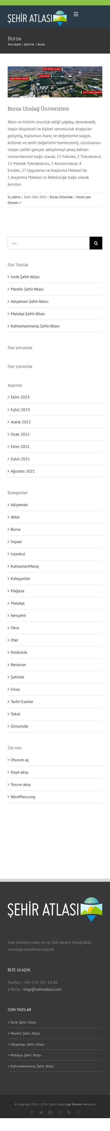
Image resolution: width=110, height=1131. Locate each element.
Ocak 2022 (20, 434)
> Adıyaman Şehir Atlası (26, 1044)
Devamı (13, 203)
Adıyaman (19, 504)
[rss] (69, 1112)
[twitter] (41, 1112)
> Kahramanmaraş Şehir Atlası (31, 1066)
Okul (15, 627)
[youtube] (50, 1112)
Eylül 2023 (20, 409)
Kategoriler (20, 578)
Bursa (54, 197)
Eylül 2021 (20, 458)
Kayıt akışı (19, 772)
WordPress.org (23, 796)
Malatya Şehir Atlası (28, 313)
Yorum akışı (21, 784)
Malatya (18, 603)
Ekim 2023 (20, 396)
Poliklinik (19, 652)
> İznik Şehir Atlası (22, 1022)
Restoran (18, 664)
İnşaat (16, 541)
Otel (14, 640)
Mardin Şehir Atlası (27, 289)
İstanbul (18, 553)
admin (16, 197)
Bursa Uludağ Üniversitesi (38, 108)
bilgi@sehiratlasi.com (42, 989)
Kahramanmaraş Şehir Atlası (35, 325)
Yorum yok (83, 197)
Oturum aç (20, 759)
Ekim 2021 (20, 446)
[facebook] (32, 1112)
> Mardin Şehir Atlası (24, 1033)
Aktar (15, 516)
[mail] (78, 1112)
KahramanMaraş (25, 566)
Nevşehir (18, 615)
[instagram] (60, 1112)
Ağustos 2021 (23, 471)
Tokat (15, 713)
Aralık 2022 (21, 421)
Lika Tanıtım (73, 1104)
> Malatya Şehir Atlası (24, 1055)
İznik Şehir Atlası (25, 276)
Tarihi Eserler (22, 701)
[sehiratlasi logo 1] (37, 12)
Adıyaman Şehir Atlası (29, 301)
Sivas (15, 689)
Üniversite (66, 197)
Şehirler (17, 676)
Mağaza (17, 590)
